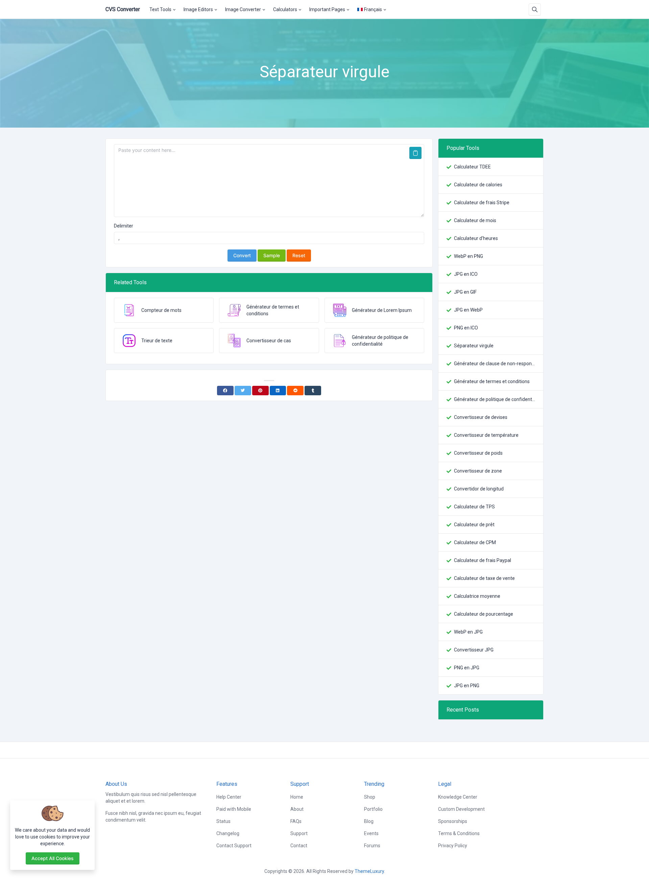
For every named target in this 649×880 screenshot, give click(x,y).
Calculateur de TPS (474, 506)
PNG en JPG (466, 667)
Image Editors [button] (198, 9)
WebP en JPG (468, 632)
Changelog (227, 833)
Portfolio (373, 809)
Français (373, 9)
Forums (372, 845)
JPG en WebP (468, 310)
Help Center (228, 797)
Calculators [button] (285, 9)
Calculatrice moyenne (477, 596)
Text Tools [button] (160, 9)
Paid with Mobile (233, 809)
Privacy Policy (452, 845)
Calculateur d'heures (476, 238)
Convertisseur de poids (478, 453)
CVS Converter (122, 9)
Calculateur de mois (475, 220)
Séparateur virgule (474, 345)
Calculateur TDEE (472, 166)
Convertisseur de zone (478, 471)
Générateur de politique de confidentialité (494, 399)
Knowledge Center (457, 797)
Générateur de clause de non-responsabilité (494, 363)
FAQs (296, 821)
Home (296, 797)
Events (371, 833)
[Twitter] (243, 390)
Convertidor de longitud (479, 488)
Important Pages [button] (327, 9)
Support (299, 833)
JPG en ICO (466, 274)
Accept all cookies (52, 858)
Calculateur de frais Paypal (482, 560)
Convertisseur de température (486, 435)
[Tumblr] (313, 390)
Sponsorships (452, 821)
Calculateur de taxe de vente (484, 578)
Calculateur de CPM (475, 542)
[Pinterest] (260, 390)
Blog (369, 821)
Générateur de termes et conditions (492, 381)
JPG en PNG (466, 685)
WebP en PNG (468, 256)
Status (223, 821)
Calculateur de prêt (474, 524)
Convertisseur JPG (474, 649)
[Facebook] (225, 390)
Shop (369, 797)
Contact (298, 845)
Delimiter (123, 226)
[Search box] (535, 9)
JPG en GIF (465, 292)
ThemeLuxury (369, 871)
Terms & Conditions (459, 833)
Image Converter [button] (243, 9)
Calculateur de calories (478, 184)
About (297, 809)
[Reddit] (295, 390)
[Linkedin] (278, 390)
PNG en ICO (466, 327)
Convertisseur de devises (480, 417)
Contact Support (233, 845)
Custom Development (461, 809)
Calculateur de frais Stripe (481, 202)
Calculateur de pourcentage (483, 614)
